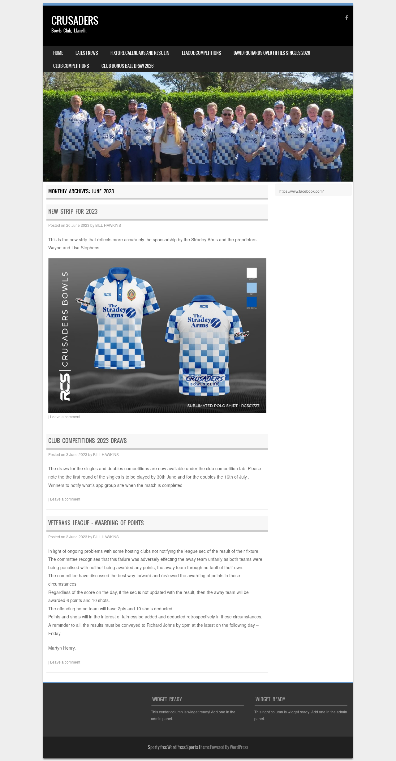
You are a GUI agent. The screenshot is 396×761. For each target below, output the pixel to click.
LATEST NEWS (86, 52)
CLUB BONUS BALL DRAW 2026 (127, 65)
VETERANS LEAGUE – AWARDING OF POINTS (96, 523)
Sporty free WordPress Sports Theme (178, 747)
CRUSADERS (74, 20)
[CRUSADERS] (198, 94)
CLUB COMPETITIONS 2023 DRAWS (87, 440)
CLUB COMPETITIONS (71, 65)
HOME (58, 52)
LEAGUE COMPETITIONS (201, 52)
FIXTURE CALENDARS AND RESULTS (140, 52)
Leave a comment (65, 416)
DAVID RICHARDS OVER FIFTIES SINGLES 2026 (272, 52)
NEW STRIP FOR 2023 (72, 211)
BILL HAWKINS (108, 225)
